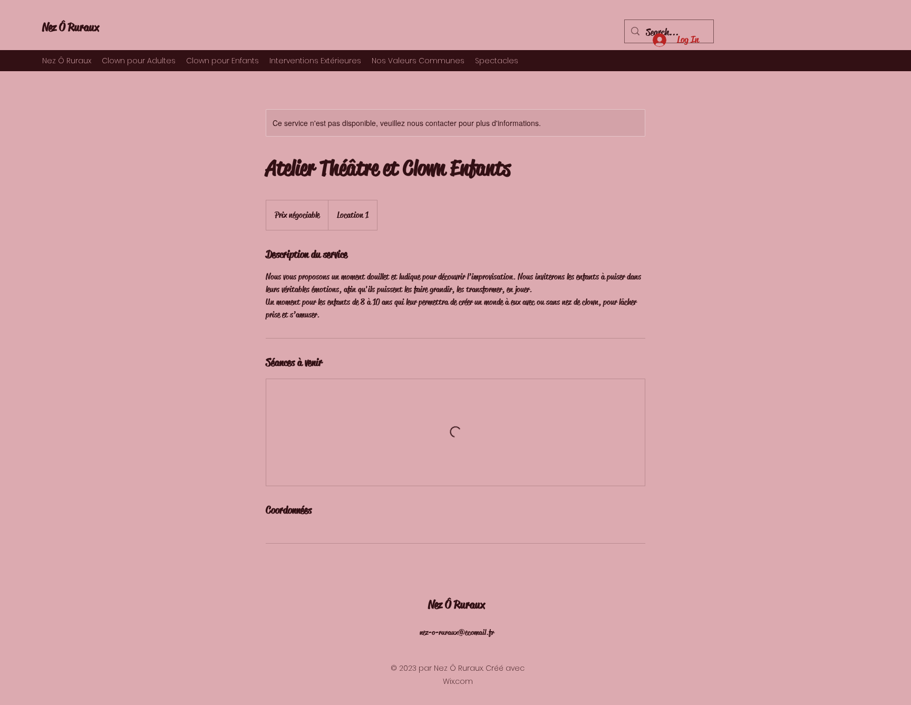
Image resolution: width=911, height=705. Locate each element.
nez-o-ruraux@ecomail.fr (457, 632)
